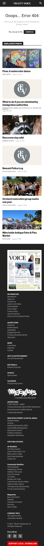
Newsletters (11, 297)
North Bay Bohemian (15, 456)
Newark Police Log (12, 168)
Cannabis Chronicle (14, 502)
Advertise (10, 325)
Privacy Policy (12, 311)
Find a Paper (12, 309)
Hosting (10, 423)
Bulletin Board (12, 328)
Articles (10, 350)
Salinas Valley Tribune (15, 484)
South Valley (12, 507)
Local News (11, 345)
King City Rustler (13, 474)
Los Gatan (11, 477)
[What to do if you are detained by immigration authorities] (22, 89)
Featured (10, 348)
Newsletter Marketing (15, 435)
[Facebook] (9, 536)
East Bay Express (13, 449)
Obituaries (11, 337)
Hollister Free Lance (14, 472)
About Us (10, 299)
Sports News (12, 375)
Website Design (13, 421)
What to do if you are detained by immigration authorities (20, 103)
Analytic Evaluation (14, 433)
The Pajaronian (13, 487)
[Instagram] (15, 536)
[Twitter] (20, 536)
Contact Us (11, 302)
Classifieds (11, 330)
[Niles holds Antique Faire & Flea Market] (22, 219)
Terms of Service (13, 314)
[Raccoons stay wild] (22, 124)
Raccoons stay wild (13, 137)
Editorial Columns (14, 367)
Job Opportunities (14, 516)
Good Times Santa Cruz (16, 451)
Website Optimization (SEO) (17, 425)
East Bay (10, 504)
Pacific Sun (11, 459)
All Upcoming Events (15, 383)
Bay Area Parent (13, 497)
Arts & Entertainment (15, 358)
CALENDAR (11, 381)
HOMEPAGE (29, 32)
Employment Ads (13, 332)
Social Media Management (17, 428)
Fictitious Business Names (17, 335)
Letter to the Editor (14, 304)
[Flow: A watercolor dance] (22, 58)
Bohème (10, 500)
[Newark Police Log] (22, 155)
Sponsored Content (14, 430)
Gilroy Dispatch (13, 467)
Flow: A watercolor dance (16, 71)
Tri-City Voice (12, 489)
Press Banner (12, 482)
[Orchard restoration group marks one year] (22, 186)
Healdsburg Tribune (14, 469)
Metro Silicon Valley (14, 454)
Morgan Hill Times (14, 479)
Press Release (12, 306)
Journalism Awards (14, 518)
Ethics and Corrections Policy (18, 316)
